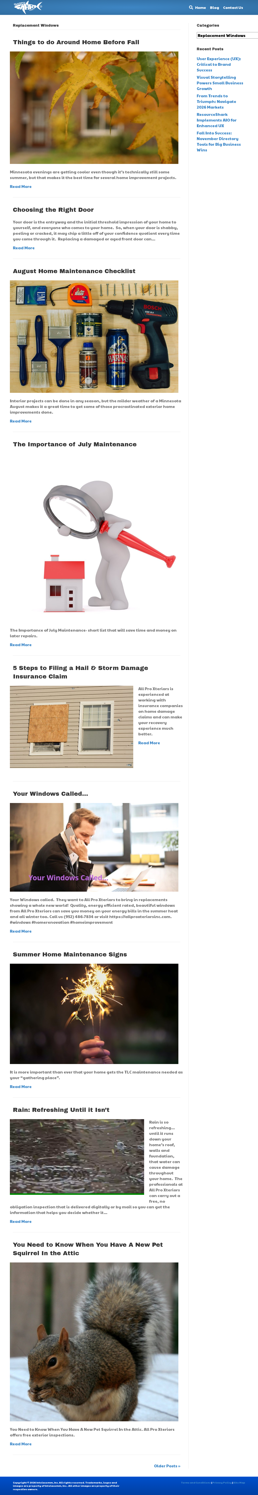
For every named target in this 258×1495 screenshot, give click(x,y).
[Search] (190, 7)
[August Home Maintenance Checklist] (94, 336)
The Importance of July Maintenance (75, 444)
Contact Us (233, 7)
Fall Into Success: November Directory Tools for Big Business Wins (219, 141)
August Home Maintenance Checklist (74, 271)
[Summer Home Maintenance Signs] (94, 1013)
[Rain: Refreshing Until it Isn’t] (77, 1156)
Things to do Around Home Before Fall (76, 42)
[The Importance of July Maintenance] (94, 537)
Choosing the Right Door (53, 210)
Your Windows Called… (50, 793)
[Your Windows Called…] (94, 847)
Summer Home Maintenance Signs (70, 954)
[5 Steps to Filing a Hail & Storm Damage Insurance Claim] (71, 726)
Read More (21, 186)
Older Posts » (167, 1466)
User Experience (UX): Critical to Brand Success (219, 64)
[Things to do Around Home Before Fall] (94, 107)
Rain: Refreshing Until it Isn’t (61, 1110)
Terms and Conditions (196, 1482)
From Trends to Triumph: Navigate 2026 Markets (216, 101)
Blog (214, 7)
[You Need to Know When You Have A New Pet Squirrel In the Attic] (94, 1341)
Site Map (239, 1482)
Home (200, 7)
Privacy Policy (222, 1482)
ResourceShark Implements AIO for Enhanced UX (217, 119)
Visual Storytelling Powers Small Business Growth (220, 82)
